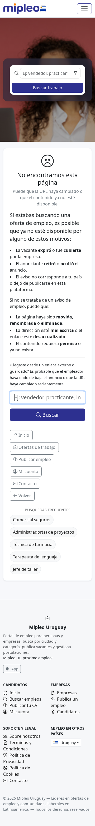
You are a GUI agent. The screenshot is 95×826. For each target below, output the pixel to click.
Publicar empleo (34, 459)
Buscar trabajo (47, 88)
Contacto (27, 483)
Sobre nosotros (25, 736)
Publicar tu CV (23, 705)
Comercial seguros (31, 520)
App (14, 668)
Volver (24, 496)
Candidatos (68, 712)
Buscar (50, 414)
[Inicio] (21, 8)
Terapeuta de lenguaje (35, 557)
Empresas (67, 693)
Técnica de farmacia (33, 544)
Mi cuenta (28, 471)
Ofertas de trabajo (36, 447)
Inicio (23, 435)
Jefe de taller (25, 569)
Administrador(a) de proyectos (43, 532)
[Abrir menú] (84, 8)
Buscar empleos (25, 699)
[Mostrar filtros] (75, 73)
